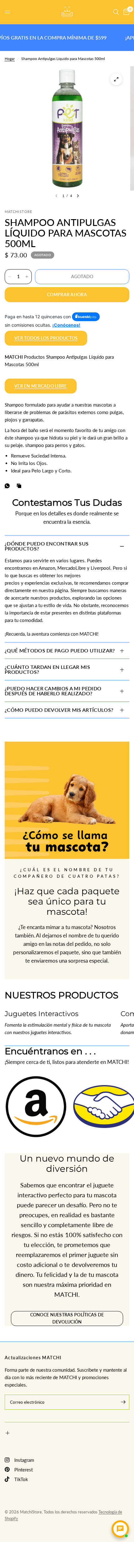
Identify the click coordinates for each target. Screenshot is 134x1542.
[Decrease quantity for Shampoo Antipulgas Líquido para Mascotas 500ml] (9, 276)
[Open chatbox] (120, 1529)
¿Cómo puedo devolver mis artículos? (59, 710)
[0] (125, 12)
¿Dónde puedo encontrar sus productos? (47, 546)
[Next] (78, 196)
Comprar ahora (67, 294)
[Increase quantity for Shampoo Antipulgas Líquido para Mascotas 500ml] (26, 276)
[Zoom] (116, 79)
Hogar (10, 58)
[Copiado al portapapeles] (20, 486)
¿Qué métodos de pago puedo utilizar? (60, 650)
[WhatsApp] (8, 486)
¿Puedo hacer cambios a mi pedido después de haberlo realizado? (53, 690)
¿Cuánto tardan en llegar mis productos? (47, 669)
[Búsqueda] (116, 12)
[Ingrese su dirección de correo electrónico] (123, 1402)
